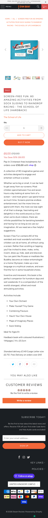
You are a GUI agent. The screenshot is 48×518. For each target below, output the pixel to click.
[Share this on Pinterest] (27, 364)
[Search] (38, 6)
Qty (5, 122)
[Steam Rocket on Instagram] (24, 457)
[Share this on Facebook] (20, 364)
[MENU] (1, 6)
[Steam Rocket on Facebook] (19, 457)
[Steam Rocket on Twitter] (29, 457)
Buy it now (24, 142)
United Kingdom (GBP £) (22, 484)
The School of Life (12, 117)
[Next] (42, 50)
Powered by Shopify (33, 512)
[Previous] (6, 50)
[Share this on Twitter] (13, 364)
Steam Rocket (19, 512)
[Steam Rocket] (24, 6)
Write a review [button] (24, 400)
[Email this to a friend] (34, 364)
